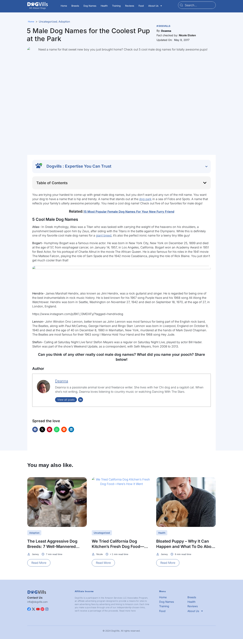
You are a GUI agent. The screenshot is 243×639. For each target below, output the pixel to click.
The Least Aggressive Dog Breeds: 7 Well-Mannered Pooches (52, 546)
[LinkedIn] (80, 399)
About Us (153, 5)
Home (64, 5)
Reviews (129, 5)
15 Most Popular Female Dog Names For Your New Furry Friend (128, 211)
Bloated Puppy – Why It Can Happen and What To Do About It (185, 546)
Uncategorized (48, 21)
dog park (145, 199)
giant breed (103, 235)
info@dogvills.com (37, 601)
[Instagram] (47, 609)
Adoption (64, 21)
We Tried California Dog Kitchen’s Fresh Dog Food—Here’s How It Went (118, 546)
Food (141, 5)
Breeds (75, 5)
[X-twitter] (33, 609)
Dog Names (89, 5)
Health (104, 5)
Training (116, 5)
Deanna (61, 381)
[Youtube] (38, 609)
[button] (166, 30)
